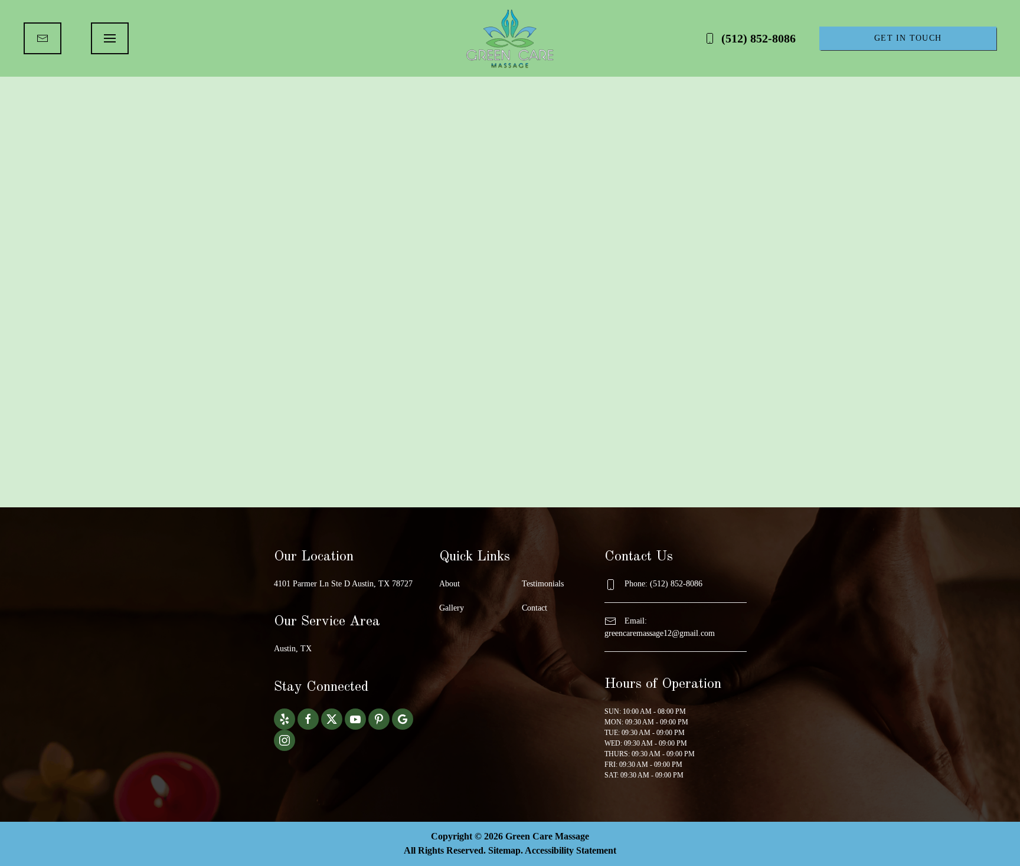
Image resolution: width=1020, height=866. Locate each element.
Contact (534, 607)
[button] (110, 38)
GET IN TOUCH (907, 38)
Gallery (451, 607)
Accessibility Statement (570, 850)
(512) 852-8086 (758, 38)
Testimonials (543, 583)
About (449, 583)
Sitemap (504, 850)
